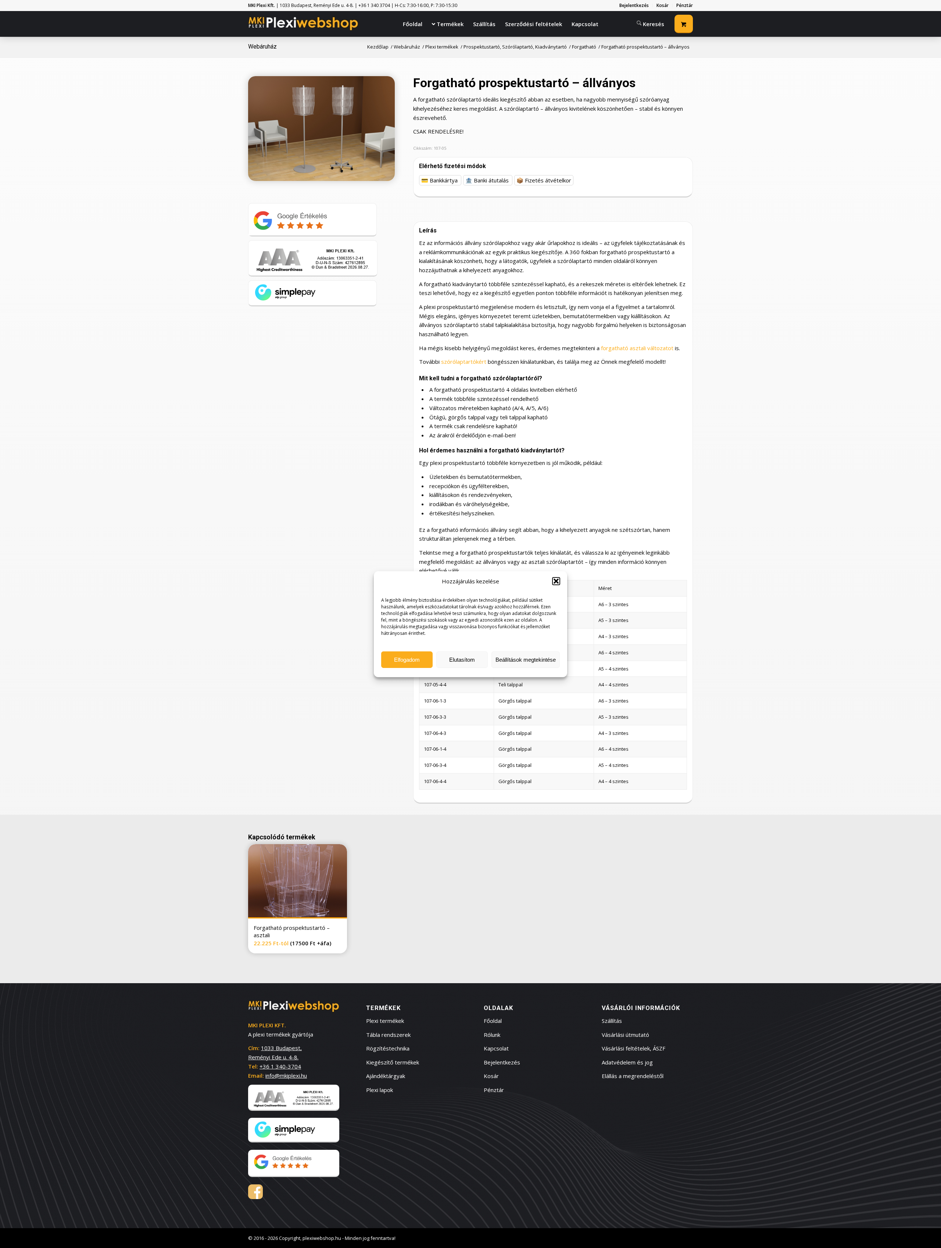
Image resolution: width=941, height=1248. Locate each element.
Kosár (491, 1076)
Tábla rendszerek (388, 1034)
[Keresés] (650, 23)
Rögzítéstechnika (387, 1048)
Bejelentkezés (502, 1062)
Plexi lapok (379, 1090)
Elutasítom (462, 659)
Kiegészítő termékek (392, 1062)
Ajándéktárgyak (385, 1076)
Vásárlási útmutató (625, 1034)
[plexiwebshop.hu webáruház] (303, 24)
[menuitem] (634, 5)
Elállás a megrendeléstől (632, 1076)
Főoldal (493, 1020)
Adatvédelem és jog (627, 1062)
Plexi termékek (385, 1020)
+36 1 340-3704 (280, 1066)
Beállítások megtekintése (525, 659)
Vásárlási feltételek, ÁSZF (633, 1048)
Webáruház (262, 46)
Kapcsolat (496, 1048)
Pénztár (494, 1090)
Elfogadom (407, 659)
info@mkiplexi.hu (286, 1075)
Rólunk (492, 1034)
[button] (556, 581)
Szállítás (612, 1020)
